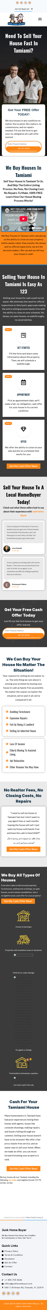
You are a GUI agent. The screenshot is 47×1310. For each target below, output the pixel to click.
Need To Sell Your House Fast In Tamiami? (23, 43)
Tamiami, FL (8, 1217)
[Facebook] (17, 2)
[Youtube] (29, 2)
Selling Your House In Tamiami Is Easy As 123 (23, 284)
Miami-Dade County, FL (34, 1217)
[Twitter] (21, 2)
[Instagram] (25, 2)
